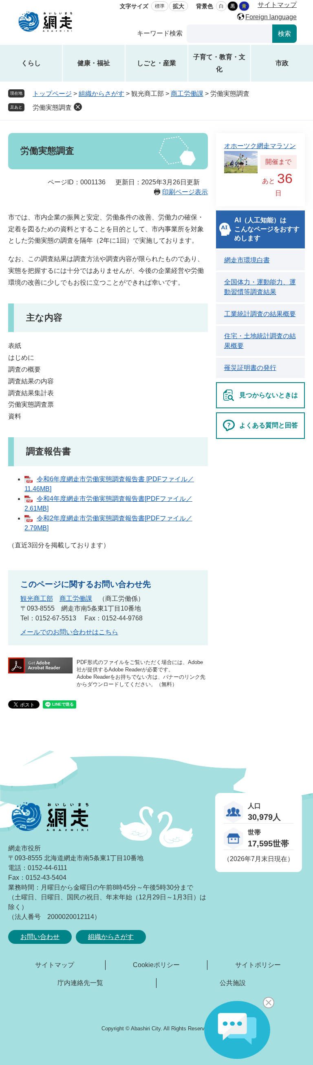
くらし (31, 63)
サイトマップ (277, 4)
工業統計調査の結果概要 (260, 313)
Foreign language (271, 16)
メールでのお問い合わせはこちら (69, 632)
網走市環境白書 (247, 260)
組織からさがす (101, 93)
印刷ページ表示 (185, 191)
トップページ (52, 93)
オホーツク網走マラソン (260, 145)
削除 (78, 107)
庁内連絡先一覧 (80, 982)
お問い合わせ (40, 936)
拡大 (178, 6)
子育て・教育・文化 (219, 63)
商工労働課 (187, 93)
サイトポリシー (258, 964)
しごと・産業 (156, 63)
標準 (160, 6)
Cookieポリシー (156, 964)
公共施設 (233, 982)
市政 (282, 63)
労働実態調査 (52, 107)
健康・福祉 (93, 63)
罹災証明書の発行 (250, 367)
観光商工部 (36, 598)
